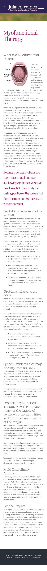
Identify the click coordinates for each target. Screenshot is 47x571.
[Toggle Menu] (41, 7)
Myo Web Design (34, 557)
